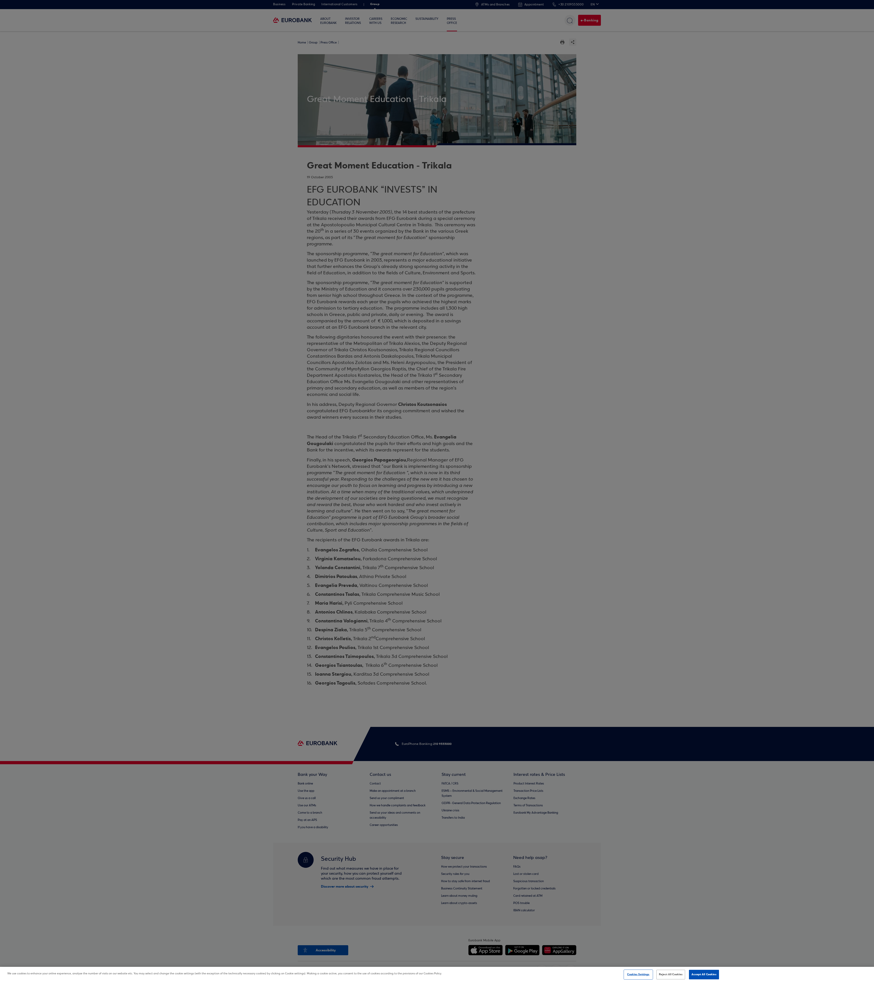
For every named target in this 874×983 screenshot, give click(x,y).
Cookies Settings (638, 974)
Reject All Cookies (671, 974)
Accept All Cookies (703, 974)
